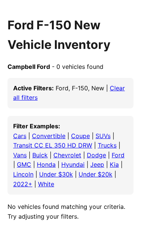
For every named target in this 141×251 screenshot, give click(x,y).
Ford (118, 155)
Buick (40, 155)
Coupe (80, 136)
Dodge (96, 155)
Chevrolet (67, 155)
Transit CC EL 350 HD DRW (52, 145)
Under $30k (56, 174)
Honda (46, 164)
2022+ (22, 184)
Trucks (107, 145)
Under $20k (95, 174)
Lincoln (23, 174)
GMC (24, 164)
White (46, 184)
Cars (19, 136)
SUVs (103, 136)
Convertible (48, 136)
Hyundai (73, 164)
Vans (20, 155)
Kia (114, 164)
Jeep (97, 164)
